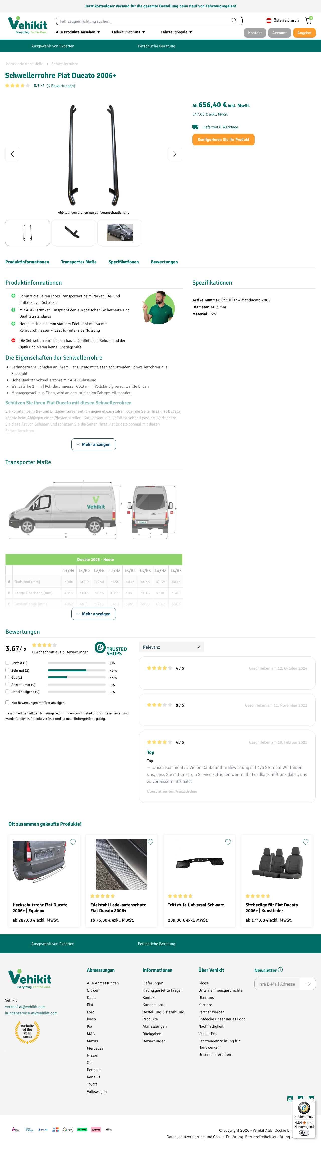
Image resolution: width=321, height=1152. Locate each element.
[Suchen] (234, 21)
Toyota (92, 1083)
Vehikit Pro (207, 1033)
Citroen (93, 990)
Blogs (203, 982)
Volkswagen (97, 1091)
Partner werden (211, 1011)
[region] (93, 172)
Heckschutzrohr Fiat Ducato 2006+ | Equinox (40, 907)
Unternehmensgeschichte (220, 990)
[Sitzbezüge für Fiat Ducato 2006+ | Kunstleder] (277, 864)
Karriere (205, 1004)
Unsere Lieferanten (214, 1054)
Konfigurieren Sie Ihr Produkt (223, 139)
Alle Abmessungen (103, 982)
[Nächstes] (175, 154)
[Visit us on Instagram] (290, 1099)
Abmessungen (155, 1026)
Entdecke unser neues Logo (221, 1018)
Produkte (150, 1018)
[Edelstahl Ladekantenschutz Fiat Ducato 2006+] (121, 864)
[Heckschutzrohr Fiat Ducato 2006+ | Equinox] (44, 864)
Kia (89, 1026)
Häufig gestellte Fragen (163, 990)
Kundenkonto (154, 1004)
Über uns (206, 997)
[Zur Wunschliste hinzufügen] (73, 842)
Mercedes (95, 1048)
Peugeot (94, 1069)
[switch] (304, 1133)
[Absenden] (308, 984)
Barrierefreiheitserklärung (267, 1136)
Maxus (92, 1040)
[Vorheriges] (12, 154)
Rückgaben (152, 1033)
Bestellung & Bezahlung (163, 1011)
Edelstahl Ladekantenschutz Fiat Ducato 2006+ (118, 907)
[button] (280, 970)
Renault (93, 1076)
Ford (90, 1011)
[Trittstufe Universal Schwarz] (199, 864)
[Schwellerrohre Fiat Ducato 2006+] (93, 154)
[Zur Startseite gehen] (27, 25)
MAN (91, 1033)
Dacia (91, 997)
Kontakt (149, 997)
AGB (269, 1130)
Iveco (91, 1018)
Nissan (92, 1055)
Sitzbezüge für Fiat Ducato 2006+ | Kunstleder (272, 907)
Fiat (90, 1004)
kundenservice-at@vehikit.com (31, 1012)
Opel (91, 1062)
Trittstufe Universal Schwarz (196, 905)
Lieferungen (153, 982)
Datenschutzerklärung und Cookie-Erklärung (205, 1136)
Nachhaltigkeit (210, 1026)
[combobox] (141, 21)
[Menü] (313, 1102)
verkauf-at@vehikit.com (25, 1006)
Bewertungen (154, 1040)
